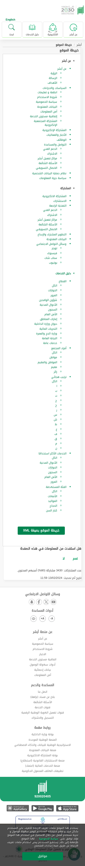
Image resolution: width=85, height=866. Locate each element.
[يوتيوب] (53, 602)
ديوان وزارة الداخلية (45, 323)
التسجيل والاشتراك (43, 717)
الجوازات (52, 290)
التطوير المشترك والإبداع (52, 234)
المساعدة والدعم (42, 685)
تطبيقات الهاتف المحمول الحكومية (42, 770)
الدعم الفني (50, 148)
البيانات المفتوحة (47, 106)
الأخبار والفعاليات (56, 134)
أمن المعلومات (48, 111)
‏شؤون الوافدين (48, 300)
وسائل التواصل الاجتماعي (51, 243)
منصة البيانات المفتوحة (42, 750)
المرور (54, 295)
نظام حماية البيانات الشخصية (49, 173)
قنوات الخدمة (42, 707)
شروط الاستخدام (47, 97)
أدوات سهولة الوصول (42, 664)
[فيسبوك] (39, 602)
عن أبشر (61, 68)
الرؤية (54, 73)
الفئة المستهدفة (56, 486)
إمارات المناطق (48, 319)
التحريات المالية (48, 328)
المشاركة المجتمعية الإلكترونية (45, 123)
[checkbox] (75, 558)
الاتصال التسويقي (46, 167)
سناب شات (50, 257)
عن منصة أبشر (42, 632)
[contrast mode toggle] (33, 619)
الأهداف (52, 82)
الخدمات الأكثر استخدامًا (52, 453)
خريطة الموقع (69, 50)
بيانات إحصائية (42, 669)
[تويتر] (46, 602)
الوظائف (61, 139)
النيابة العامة (49, 338)
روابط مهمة (42, 727)
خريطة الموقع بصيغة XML (41, 530)
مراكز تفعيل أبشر (47, 158)
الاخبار (42, 654)
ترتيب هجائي (58, 377)
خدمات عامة (50, 343)
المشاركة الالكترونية (54, 196)
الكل (54, 285)
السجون (52, 309)
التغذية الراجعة (57, 205)
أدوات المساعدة (42, 610)
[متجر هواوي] (18, 808)
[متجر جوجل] (42, 808)
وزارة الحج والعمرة (46, 333)
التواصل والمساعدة (55, 144)
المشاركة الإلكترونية (54, 130)
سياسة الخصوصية (46, 101)
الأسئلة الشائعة (48, 163)
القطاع (62, 281)
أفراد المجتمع (58, 348)
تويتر (54, 248)
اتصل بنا (42, 691)
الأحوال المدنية (48, 304)
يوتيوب (53, 262)
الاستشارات (59, 200)
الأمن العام (50, 314)
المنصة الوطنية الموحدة (43, 739)
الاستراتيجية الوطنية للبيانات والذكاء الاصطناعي (42, 744)
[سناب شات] (32, 602)
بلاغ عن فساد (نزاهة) (42, 696)
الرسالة (53, 78)
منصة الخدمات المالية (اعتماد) (42, 765)
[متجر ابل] (67, 808)
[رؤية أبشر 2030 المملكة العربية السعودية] (73, 10)
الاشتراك (52, 153)
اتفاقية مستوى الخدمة (42, 659)
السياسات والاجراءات (54, 88)
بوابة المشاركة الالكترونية (42, 755)
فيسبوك (52, 253)
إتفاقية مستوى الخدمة (43, 116)
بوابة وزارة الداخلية (43, 734)
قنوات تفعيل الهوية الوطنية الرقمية (42, 712)
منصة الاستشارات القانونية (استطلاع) (42, 760)
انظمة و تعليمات (47, 92)
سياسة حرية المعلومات (52, 178)
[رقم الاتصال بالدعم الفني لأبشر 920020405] (42, 790)
